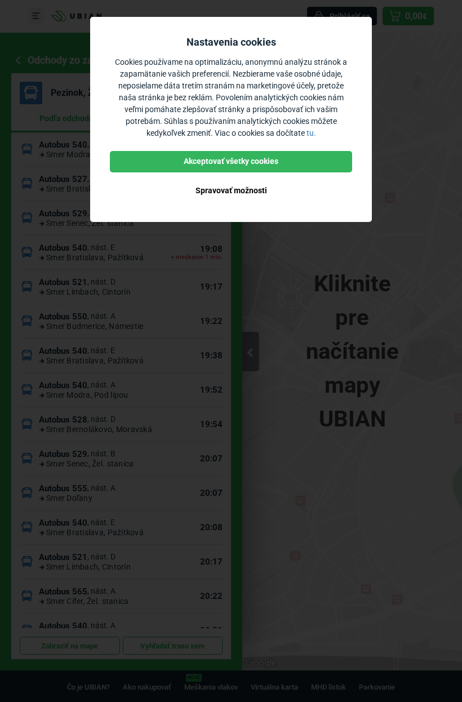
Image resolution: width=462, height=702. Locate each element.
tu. (311, 132)
